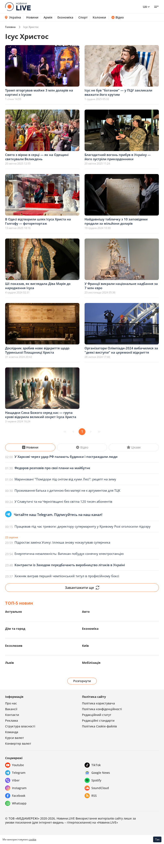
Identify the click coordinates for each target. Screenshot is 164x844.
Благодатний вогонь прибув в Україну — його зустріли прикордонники (118, 157)
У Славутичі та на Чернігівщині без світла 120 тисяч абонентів (63, 501)
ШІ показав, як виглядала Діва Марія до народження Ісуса (37, 285)
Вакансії (11, 709)
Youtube (18, 765)
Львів (9, 663)
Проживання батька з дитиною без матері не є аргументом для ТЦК (67, 490)
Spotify (96, 780)
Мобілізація (91, 663)
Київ (85, 646)
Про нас (11, 703)
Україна (15, 17)
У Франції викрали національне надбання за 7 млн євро (121, 285)
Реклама (11, 720)
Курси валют (14, 738)
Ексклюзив (13, 646)
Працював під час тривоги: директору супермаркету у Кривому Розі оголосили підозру (83, 526)
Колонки (99, 17)
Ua (145, 7)
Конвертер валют (18, 743)
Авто (86, 612)
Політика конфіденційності (102, 709)
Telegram (18, 773)
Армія (48, 17)
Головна (10, 27)
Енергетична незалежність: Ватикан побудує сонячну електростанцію (69, 553)
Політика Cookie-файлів (99, 726)
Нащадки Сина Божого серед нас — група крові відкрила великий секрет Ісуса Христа (40, 414)
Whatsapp (19, 803)
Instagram (19, 788)
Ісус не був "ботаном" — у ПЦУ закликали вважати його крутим (118, 92)
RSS (94, 796)
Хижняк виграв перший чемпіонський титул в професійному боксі (67, 576)
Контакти (12, 715)
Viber (16, 780)
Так (157, 839)
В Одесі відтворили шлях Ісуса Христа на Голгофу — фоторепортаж (38, 221)
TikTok (96, 765)
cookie (32, 839)
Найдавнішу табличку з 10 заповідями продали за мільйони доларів (116, 221)
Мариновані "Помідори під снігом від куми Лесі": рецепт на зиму (65, 479)
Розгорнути (82, 681)
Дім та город (15, 629)
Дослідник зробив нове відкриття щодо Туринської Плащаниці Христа (37, 350)
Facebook (18, 796)
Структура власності (20, 726)
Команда (11, 732)
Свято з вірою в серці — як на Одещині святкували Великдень (37, 157)
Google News (100, 773)
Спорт (83, 17)
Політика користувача (98, 703)
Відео (120, 17)
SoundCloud (100, 788)
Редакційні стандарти (98, 720)
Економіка (65, 17)
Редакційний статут (96, 715)
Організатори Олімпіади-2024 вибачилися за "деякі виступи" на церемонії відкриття (121, 350)
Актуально (13, 612)
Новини (32, 17)
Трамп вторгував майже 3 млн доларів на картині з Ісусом (39, 92)
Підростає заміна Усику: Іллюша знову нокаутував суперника (62, 542)
